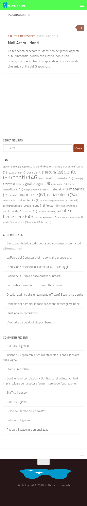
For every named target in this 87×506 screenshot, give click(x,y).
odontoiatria (10, 200)
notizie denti (62, 194)
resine (30, 211)
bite (58, 166)
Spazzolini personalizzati (33, 429)
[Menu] (82, 5)
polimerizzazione (13, 205)
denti (26, 177)
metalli (17, 195)
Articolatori (24, 369)
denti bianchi (47, 178)
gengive (9, 183)
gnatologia (37, 183)
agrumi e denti (12, 166)
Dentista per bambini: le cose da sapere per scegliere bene (43, 304)
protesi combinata (68, 206)
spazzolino (20, 222)
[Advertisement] (43, 45)
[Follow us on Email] (43, 494)
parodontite (60, 200)
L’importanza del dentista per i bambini (31, 322)
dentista (64, 178)
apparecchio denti (33, 166)
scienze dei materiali (70, 217)
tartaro (47, 222)
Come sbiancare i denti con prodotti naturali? (34, 285)
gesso (20, 184)
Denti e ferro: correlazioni (22, 313)
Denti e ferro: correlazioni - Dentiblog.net (32, 378)
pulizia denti (12, 211)
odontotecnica (29, 200)
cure (55, 172)
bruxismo (69, 166)
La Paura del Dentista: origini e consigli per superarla (39, 257)
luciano (11, 355)
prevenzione (34, 205)
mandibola (13, 189)
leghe (70, 184)
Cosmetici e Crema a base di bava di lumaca (33, 276)
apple (50, 166)
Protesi (52, 205)
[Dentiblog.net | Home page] (18, 5)
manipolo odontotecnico (36, 189)
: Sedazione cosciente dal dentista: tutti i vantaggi (37, 267)
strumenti (34, 222)
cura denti (37, 172)
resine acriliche (47, 211)
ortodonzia (46, 200)
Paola (10, 429)
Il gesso (24, 346)
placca (73, 200)
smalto (7, 222)
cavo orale (17, 172)
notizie (35, 194)
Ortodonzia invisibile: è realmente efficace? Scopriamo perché (45, 294)
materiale (59, 189)
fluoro (78, 178)
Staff (10, 369)
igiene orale (58, 184)
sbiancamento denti (44, 217)
